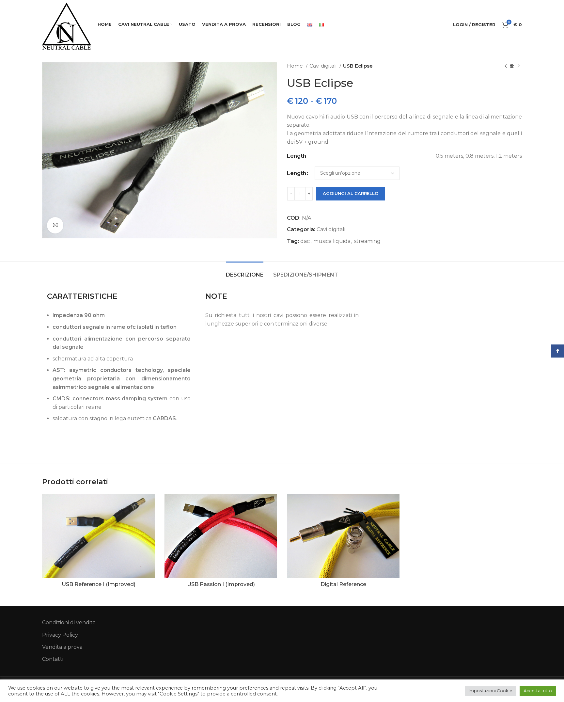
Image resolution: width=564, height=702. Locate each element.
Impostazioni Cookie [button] (490, 690)
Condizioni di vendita (69, 622)
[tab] (244, 271)
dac (305, 241)
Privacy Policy (60, 635)
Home (295, 66)
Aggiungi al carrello (350, 193)
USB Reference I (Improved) (98, 584)
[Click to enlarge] (55, 225)
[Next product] (518, 66)
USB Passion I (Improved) (221, 584)
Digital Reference (343, 584)
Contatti (52, 659)
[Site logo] (66, 26)
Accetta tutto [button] (538, 690)
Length (296, 173)
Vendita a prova (62, 647)
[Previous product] (505, 66)
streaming (367, 241)
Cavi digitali (323, 66)
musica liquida (332, 241)
